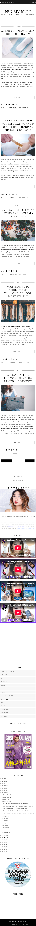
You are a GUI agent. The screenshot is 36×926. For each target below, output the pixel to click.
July (4, 818)
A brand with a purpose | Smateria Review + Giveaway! (18, 378)
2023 (3, 786)
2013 (3, 849)
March (5, 827)
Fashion (4, 675)
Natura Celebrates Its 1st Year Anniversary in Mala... (17, 808)
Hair (2, 688)
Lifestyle (4, 699)
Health (3, 692)
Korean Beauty (7, 695)
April (4, 825)
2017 (3, 840)
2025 (3, 781)
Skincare (4, 713)
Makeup (4, 702)
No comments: (24, 107)
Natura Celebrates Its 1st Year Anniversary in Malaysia (18, 213)
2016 (3, 842)
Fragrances (5, 682)
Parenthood (6, 709)
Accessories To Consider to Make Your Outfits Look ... (18, 810)
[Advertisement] (18, 644)
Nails (3, 706)
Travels (4, 716)
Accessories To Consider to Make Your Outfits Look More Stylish (18, 291)
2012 (3, 851)
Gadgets (4, 685)
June (4, 820)
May (4, 823)
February (6, 830)
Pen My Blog (18, 11)
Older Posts (29, 461)
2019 (3, 835)
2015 (3, 844)
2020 (3, 792)
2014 (3, 847)
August (5, 816)
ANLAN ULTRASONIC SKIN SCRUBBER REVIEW (18, 32)
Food (3, 678)
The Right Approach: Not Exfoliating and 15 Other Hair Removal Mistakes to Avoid (18, 125)
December (6, 794)
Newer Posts (6, 461)
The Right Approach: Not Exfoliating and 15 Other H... (18, 806)
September (6, 801)
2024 (3, 783)
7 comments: (24, 453)
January (5, 832)
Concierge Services (9, 671)
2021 (3, 790)
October (5, 799)
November (6, 797)
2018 (3, 837)
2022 (3, 788)
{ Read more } (17, 97)
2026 (3, 778)
